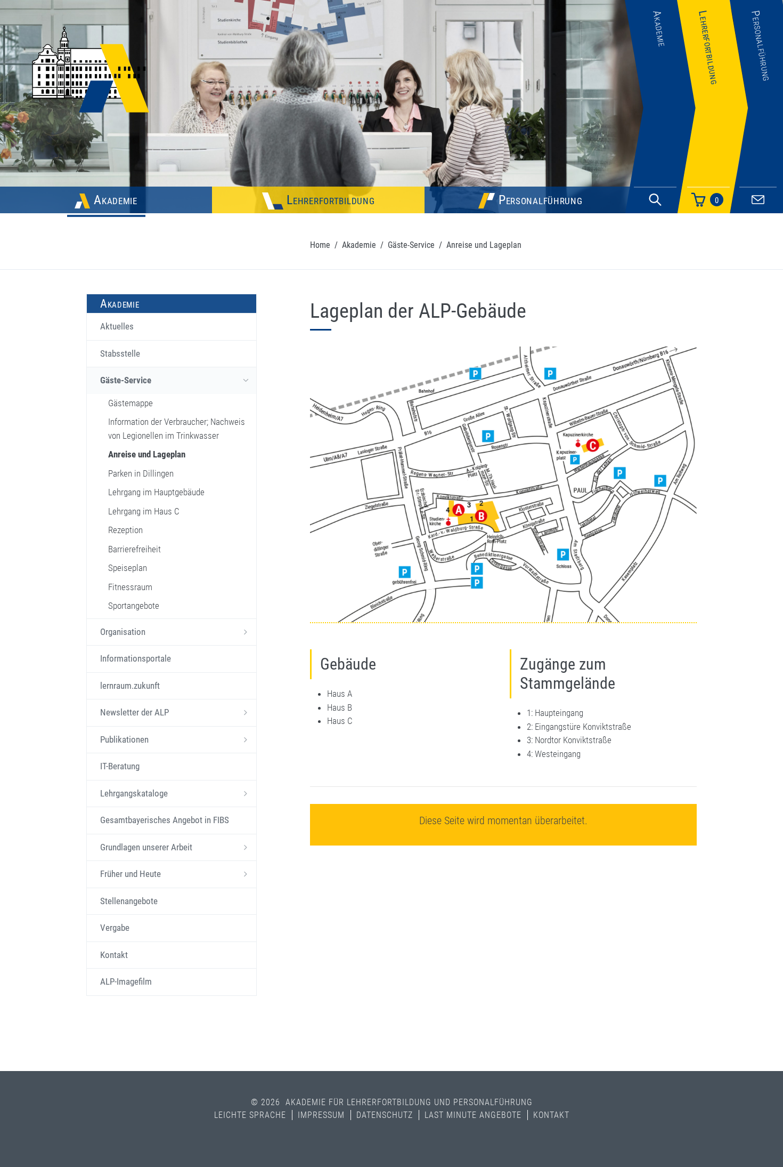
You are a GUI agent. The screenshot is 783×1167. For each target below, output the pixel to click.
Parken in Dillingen (141, 473)
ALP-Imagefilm (126, 981)
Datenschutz (384, 1115)
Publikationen (124, 739)
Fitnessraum (130, 587)
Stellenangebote (129, 901)
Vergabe (114, 927)
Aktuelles (117, 326)
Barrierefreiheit (134, 549)
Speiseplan (127, 567)
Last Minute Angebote (473, 1115)
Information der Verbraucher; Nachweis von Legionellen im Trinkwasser (176, 428)
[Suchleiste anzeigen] (655, 200)
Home (320, 245)
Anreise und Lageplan (146, 454)
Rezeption (125, 530)
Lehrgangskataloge (134, 793)
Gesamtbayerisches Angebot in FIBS (164, 820)
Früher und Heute (130, 873)
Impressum (321, 1115)
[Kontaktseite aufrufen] (758, 198)
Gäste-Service (411, 245)
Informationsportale (135, 658)
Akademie (359, 245)
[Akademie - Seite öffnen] (660, 162)
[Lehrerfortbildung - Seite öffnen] (712, 162)
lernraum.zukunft (130, 685)
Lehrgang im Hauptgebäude (156, 492)
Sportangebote (133, 605)
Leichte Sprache (250, 1115)
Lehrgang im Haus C (144, 511)
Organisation (122, 631)
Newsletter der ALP (134, 712)
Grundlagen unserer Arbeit (146, 847)
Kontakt (114, 954)
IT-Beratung (120, 766)
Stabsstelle (120, 353)
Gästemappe (130, 403)
